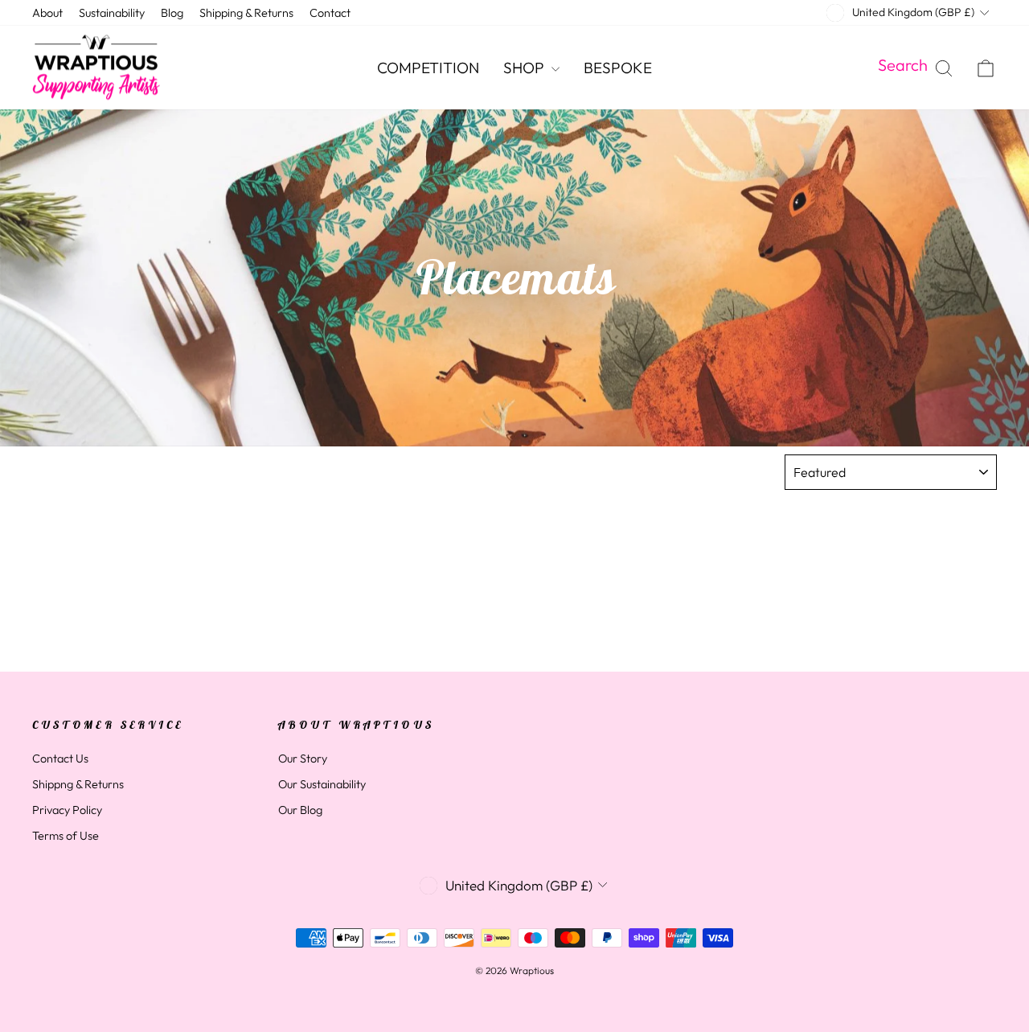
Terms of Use (65, 835)
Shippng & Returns (78, 784)
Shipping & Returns (246, 13)
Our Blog (300, 810)
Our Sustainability (322, 784)
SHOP (525, 67)
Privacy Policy (67, 810)
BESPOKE (618, 67)
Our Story (302, 758)
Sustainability (112, 13)
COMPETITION (428, 67)
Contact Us (60, 758)
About (47, 13)
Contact (330, 13)
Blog (172, 13)
